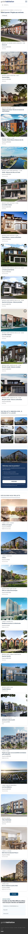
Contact (2, 927)
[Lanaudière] (7, 439)
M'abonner (14, 481)
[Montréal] (7, 421)
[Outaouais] (21, 439)
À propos (11, 927)
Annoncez (7, 927)
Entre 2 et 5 (5, 913)
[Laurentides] (7, 430)
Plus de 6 (5, 909)
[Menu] (26, 2)
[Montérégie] (21, 421)
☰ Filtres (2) (4, 15)
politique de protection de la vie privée (10, 485)
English (2, 931)
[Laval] (21, 430)
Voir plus (14, 894)
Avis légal (20, 927)
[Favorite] (25, 21)
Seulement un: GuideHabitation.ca (10, 906)
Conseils (15, 927)
